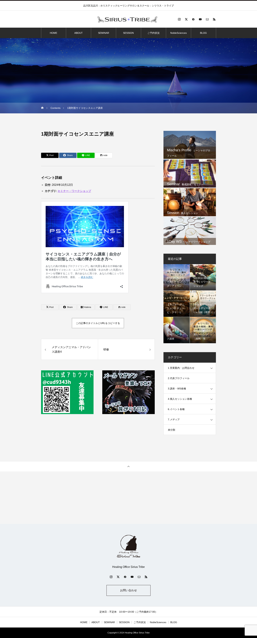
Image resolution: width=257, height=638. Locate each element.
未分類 (171, 429)
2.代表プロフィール (179, 378)
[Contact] (207, 19)
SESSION (128, 32)
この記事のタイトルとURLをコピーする (98, 323)
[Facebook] (193, 19)
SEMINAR (103, 32)
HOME (53, 32)
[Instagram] (179, 19)
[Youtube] (200, 19)
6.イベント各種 (176, 409)
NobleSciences (178, 32)
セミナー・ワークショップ (74, 190)
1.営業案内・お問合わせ (181, 367)
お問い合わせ (128, 590)
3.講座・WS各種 (177, 388)
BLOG (203, 32)
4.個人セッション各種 (180, 398)
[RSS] (214, 19)
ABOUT (78, 32)
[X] (186, 19)
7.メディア (174, 419)
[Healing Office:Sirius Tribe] (128, 19)
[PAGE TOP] (128, 466)
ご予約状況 (153, 32)
